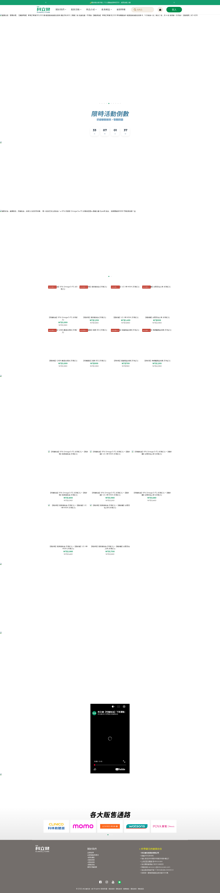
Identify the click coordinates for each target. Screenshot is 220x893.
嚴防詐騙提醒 (92, 867)
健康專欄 (121, 9)
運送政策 (134, 889)
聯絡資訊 (141, 889)
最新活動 (75, 9)
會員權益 (105, 9)
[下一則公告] (174, 2)
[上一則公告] (46, 2)
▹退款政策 (91, 860)
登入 (174, 9)
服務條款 (126, 889)
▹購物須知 (91, 865)
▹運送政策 (91, 862)
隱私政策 (119, 889)
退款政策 (112, 889)
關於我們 (60, 9)
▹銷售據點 (91, 857)
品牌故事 (90, 853)
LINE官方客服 (146, 861)
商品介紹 (90, 9)
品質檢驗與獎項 (93, 855)
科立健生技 (86, 889)
